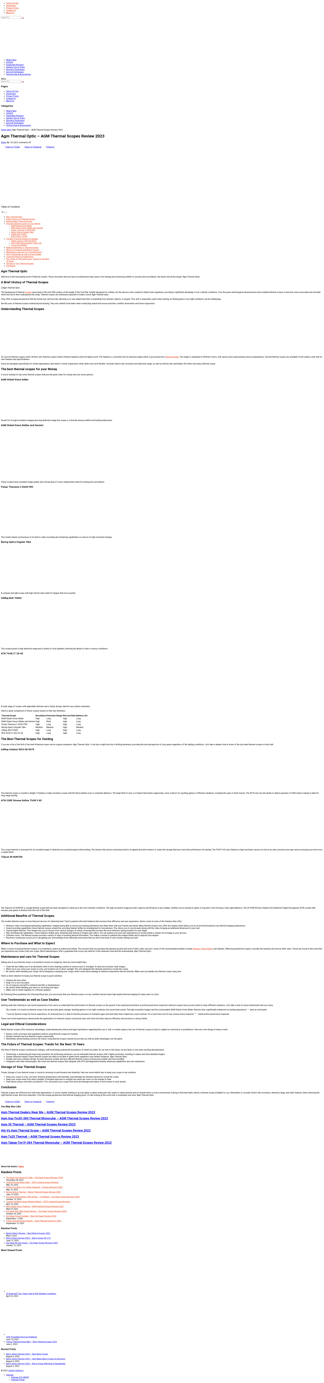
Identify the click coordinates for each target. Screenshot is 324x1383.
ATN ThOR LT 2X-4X (19, 237)
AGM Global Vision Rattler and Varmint (27, 228)
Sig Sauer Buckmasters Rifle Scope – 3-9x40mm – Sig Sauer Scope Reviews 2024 (43, 1197)
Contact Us (11, 10)
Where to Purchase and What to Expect (22, 250)
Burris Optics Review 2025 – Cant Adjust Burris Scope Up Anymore (35, 1359)
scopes (28, 292)
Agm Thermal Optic (14, 217)
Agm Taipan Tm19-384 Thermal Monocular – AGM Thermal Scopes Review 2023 (56, 1142)
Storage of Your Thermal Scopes (20, 263)
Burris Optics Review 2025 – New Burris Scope (27, 1354)
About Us (10, 13)
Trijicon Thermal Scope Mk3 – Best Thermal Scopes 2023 (31, 1342)
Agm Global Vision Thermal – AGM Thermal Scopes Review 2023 (35, 1206)
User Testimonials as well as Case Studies (23, 254)
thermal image (172, 357)
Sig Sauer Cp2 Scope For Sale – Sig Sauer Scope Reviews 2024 (34, 1177)
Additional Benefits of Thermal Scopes (22, 247)
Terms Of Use (12, 3)
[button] (4, 212)
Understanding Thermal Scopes (19, 221)
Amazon (196, 949)
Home (3, 130)
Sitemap (9, 1375)
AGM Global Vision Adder (21, 226)
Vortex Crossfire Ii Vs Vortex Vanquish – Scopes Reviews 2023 (34, 1187)
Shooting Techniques (15, 69)
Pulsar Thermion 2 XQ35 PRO (23, 230)
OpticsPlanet (206, 949)
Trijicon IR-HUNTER (19, 245)
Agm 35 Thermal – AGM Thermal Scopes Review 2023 (38, 1124)
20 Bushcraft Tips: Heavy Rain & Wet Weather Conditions (31, 1293)
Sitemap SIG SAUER (20, 1377)
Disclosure (11, 5)
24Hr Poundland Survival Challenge (21, 1337)
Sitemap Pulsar (18, 1380)
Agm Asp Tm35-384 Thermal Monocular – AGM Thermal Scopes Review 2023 (54, 1118)
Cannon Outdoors (15, 1370)
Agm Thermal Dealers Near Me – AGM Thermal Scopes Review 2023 (48, 1112)
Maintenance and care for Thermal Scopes (24, 252)
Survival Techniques (15, 72)
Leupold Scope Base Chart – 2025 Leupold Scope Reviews (32, 1182)
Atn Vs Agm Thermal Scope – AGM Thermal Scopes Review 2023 (46, 1130)
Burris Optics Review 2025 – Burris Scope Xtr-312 (28, 1238)
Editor (3, 142)
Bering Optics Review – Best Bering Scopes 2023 (28, 1233)
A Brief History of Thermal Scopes (20, 219)
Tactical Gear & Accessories (18, 74)
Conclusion (10, 266)
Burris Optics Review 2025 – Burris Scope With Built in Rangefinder (35, 1363)
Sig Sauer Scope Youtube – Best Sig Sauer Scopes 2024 (31, 1216)
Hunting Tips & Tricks (15, 67)
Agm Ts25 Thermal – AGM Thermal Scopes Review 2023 (40, 1136)
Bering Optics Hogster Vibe (22, 232)
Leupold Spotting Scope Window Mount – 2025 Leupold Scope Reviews (38, 1201)
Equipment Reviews (15, 65)
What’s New (11, 60)
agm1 (9, 130)
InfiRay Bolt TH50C (19, 234)
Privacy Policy (12, 8)
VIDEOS (9, 62)
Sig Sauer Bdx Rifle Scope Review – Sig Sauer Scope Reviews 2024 (36, 1211)
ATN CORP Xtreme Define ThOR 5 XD (26, 243)
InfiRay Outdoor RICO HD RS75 (23, 241)
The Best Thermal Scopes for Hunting (22, 239)
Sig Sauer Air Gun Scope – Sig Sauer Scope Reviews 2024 (32, 1243)
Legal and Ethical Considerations (19, 257)
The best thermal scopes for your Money (23, 224)
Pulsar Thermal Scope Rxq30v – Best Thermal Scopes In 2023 (33, 1221)
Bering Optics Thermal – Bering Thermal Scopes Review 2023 (33, 1192)
